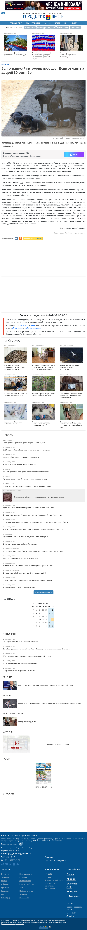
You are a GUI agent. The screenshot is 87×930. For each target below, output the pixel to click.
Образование (25, 881)
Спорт (57, 23)
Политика (5, 874)
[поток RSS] (17, 864)
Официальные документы (55, 860)
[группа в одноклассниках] (10, 864)
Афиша (7, 695)
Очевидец (5, 898)
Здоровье (47, 23)
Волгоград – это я (13, 713)
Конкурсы (72, 891)
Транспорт (23, 894)
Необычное (24, 898)
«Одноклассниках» (33, 328)
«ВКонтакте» (17, 328)
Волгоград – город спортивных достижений (52, 886)
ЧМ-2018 (48, 874)
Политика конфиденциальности (54, 920)
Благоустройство (33, 23)
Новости (8, 435)
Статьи (70, 874)
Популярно (9, 634)
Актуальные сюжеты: (14, 28)
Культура (73, 23)
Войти (71, 916)
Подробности (73, 869)
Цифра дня (9, 731)
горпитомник (79, 233)
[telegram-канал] (2, 864)
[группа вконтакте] (6, 864)
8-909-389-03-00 (56, 315)
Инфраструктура (26, 891)
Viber (33, 325)
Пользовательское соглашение (32, 920)
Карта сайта (71, 913)
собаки (69, 233)
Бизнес (4, 881)
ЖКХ (65, 23)
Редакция (49, 857)
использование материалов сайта (13, 924)
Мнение (7, 677)
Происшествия (16, 23)
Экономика (6, 877)
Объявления (73, 896)
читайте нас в (33, 238)
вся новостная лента (43, 592)
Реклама (70, 903)
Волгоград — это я (73, 885)
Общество (5, 64)
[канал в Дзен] (14, 864)
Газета (6, 758)
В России (8, 793)
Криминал (23, 877)
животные (59, 233)
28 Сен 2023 (4, 77)
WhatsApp (24, 325)
